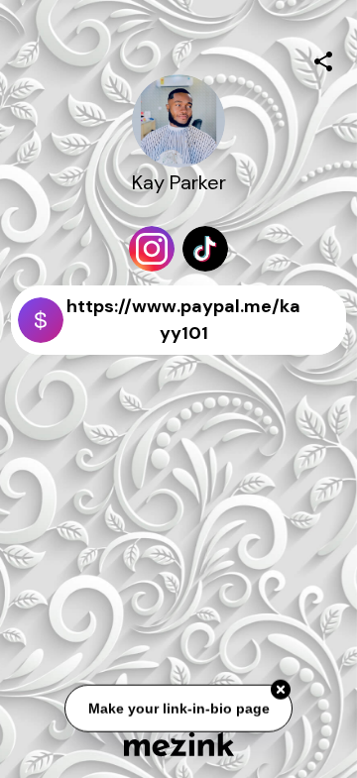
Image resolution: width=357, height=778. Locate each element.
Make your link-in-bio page (178, 709)
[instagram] (152, 249)
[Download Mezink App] (179, 743)
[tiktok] (205, 249)
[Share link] (323, 58)
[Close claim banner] (281, 690)
